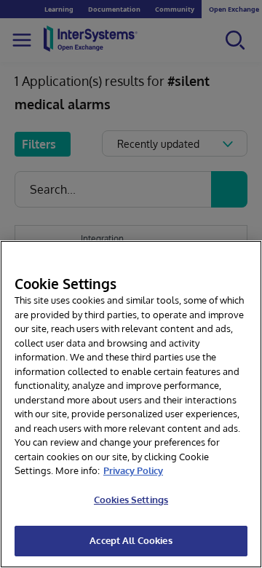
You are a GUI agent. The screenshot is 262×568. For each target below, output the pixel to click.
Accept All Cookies (131, 540)
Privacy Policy (133, 470)
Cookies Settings (131, 499)
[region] (131, 404)
